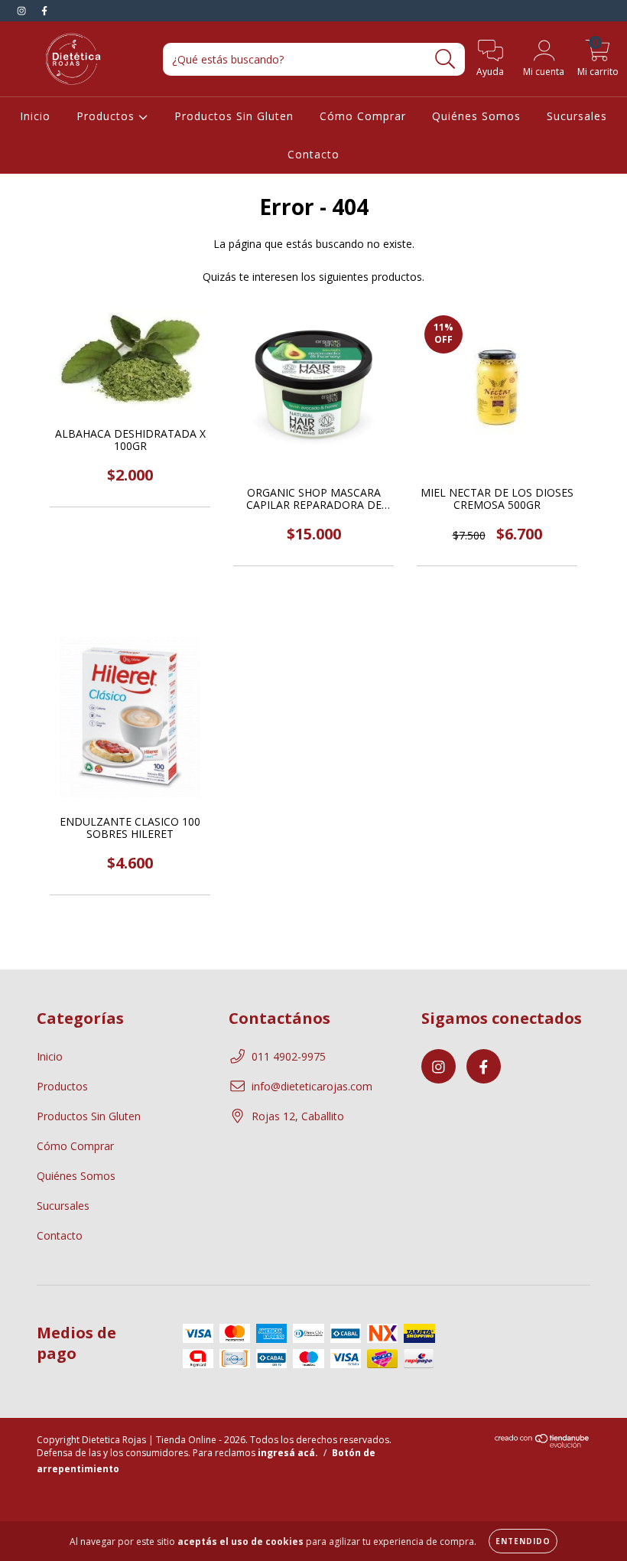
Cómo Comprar (363, 116)
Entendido (523, 1541)
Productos (107, 116)
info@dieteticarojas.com (312, 1086)
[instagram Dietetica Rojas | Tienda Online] (22, 10)
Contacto (313, 154)
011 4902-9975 (289, 1056)
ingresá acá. (288, 1452)
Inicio (35, 116)
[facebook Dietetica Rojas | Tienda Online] (44, 10)
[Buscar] (445, 59)
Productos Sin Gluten (234, 116)
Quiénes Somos (476, 116)
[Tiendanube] (542, 1444)
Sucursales (577, 116)
